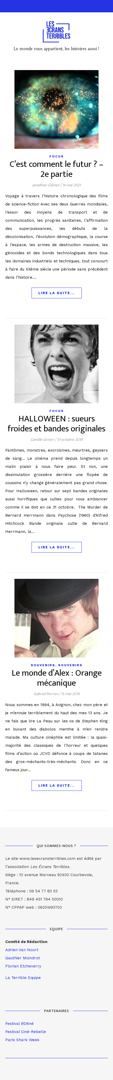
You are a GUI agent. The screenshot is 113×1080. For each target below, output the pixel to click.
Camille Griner (42, 439)
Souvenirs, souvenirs (57, 665)
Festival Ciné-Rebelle (25, 1031)
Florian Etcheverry (23, 966)
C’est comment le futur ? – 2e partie (57, 169)
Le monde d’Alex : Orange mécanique (57, 678)
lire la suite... (56, 293)
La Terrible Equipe (23, 977)
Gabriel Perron (46, 694)
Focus (56, 156)
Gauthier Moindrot (22, 958)
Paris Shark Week (22, 1039)
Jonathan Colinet (45, 185)
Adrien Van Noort (21, 949)
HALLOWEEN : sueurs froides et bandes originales (56, 424)
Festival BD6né (19, 1023)
